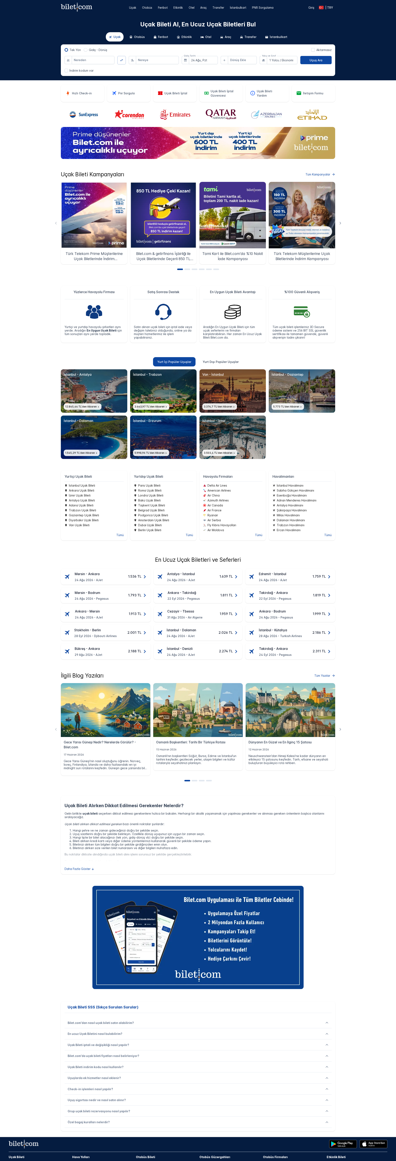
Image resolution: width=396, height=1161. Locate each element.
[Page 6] (216, 269)
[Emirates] (175, 114)
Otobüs (147, 7)
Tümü (120, 535)
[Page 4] (202, 269)
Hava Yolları (81, 1157)
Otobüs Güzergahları (214, 1157)
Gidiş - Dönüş (98, 50)
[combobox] (93, 60)
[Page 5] (209, 269)
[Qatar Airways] (221, 115)
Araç (203, 7)
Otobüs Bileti (145, 1157)
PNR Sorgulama (262, 7)
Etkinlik (178, 7)
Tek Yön (75, 50)
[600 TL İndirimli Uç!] (198, 158)
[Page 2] (187, 269)
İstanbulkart (238, 7)
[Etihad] (312, 114)
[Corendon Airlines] (129, 114)
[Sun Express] (83, 114)
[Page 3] (194, 269)
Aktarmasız (324, 50)
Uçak (132, 7)
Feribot (163, 7)
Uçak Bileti (16, 1157)
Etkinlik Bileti (336, 1157)
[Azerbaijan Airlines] (266, 114)
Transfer (218, 7)
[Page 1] (180, 269)
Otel (191, 7)
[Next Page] (340, 223)
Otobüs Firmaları (275, 1157)
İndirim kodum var (82, 70)
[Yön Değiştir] (121, 60)
